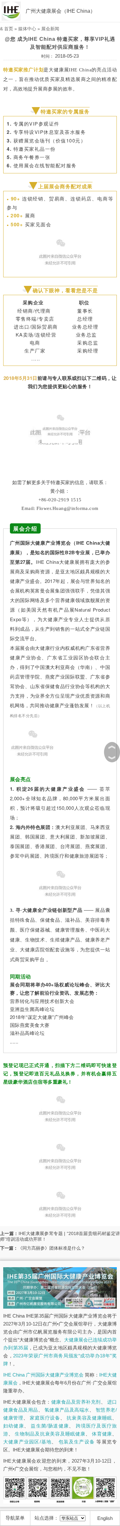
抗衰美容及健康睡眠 (89, 1418)
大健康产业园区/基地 (27, 1441)
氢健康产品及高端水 (66, 1410)
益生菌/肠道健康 (50, 1425)
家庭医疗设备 (45, 1418)
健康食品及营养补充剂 (76, 1402)
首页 (8, 28)
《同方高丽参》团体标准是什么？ (51, 1248)
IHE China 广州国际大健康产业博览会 (43, 1374)
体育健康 (102, 1433)
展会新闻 (50, 28)
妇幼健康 (13, 1425)
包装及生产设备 (77, 1441)
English (105, 1518)
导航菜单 (15, 1518)
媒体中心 (27, 28)
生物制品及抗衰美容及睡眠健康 (50, 1433)
